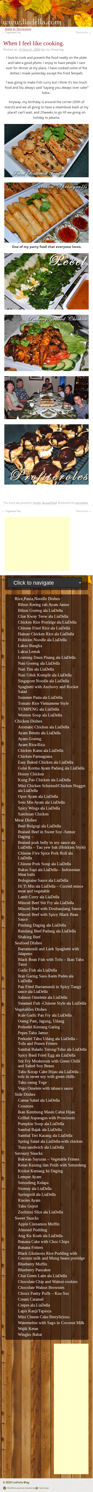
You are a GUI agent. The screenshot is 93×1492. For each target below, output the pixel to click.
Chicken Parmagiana (35, 756)
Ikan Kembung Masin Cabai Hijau (46, 1112)
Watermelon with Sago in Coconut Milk (51, 1322)
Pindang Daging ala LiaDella (42, 925)
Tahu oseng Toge (32, 1082)
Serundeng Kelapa (33, 1182)
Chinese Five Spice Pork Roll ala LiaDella (45, 855)
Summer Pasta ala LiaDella (40, 697)
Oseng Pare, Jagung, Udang (41, 1021)
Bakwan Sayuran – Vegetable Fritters (48, 1159)
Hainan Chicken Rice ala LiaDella (46, 634)
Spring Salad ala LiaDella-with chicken (50, 1141)
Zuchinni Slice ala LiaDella (40, 1212)
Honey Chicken (31, 774)
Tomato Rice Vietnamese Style (43, 703)
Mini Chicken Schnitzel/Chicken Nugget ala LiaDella (51, 788)
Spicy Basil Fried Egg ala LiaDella (46, 1055)
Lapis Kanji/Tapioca (34, 1311)
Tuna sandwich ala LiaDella (41, 1147)
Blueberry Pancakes (34, 1270)
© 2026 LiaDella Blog (16, 1482)
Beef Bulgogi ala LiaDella (39, 826)
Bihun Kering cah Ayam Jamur (43, 604)
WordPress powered (15, 1488)
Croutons (25, 1106)
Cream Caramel (30, 1299)
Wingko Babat (30, 1334)
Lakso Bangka (30, 645)
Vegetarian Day (11, 32)
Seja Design (44, 1488)
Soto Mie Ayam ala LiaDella (41, 802)
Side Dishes (25, 1094)
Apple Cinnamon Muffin (38, 1224)
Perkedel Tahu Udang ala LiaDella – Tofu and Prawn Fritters (48, 1041)
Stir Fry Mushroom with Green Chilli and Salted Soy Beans (49, 1063)
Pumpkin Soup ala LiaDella (41, 1123)
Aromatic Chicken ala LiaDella (43, 727)
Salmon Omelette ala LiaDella (42, 997)
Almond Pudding (32, 1230)
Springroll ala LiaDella (37, 1194)
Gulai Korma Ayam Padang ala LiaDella (51, 768)
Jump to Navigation (18, 29)
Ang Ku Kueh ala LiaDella (40, 1235)
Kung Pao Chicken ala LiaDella (44, 780)
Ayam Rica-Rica (31, 744)
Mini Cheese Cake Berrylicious (43, 1317)
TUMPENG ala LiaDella (38, 709)
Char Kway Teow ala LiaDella (43, 616)
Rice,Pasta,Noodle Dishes (37, 598)
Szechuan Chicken (33, 814)
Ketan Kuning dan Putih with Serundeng (52, 1165)
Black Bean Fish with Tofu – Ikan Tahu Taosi (51, 962)
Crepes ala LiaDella (34, 1305)
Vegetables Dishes (31, 1009)
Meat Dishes (26, 820)
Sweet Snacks (27, 1218)
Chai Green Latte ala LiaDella (42, 1275)
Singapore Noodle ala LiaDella (43, 681)
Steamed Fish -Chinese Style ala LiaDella (52, 1003)
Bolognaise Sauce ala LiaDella (43, 880)
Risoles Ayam (29, 1200)
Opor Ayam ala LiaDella (38, 796)
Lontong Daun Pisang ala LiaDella (46, 657)
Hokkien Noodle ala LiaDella (42, 639)
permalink (81, 503)
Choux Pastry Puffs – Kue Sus (43, 1293)
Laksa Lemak (29, 651)
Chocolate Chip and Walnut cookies (47, 1281)
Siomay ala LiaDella (34, 1188)
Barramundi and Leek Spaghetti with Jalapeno (48, 951)
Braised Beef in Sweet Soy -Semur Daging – (46, 834)
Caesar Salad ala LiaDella (39, 1100)
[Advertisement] (37, 544)
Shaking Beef (29, 937)
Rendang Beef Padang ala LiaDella (47, 931)
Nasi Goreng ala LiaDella (39, 663)
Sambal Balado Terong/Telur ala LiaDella (52, 1049)
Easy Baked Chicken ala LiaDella (45, 762)
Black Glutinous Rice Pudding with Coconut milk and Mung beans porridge (51, 1255)
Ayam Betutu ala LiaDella (39, 733)
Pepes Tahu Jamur (33, 1032)
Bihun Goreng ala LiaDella (40, 610)
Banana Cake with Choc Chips (43, 1241)
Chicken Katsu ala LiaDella (40, 750)
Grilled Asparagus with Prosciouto (46, 1118)
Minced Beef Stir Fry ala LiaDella (46, 902)
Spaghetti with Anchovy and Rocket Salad (48, 689)
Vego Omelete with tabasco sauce (45, 1088)
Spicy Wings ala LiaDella (39, 808)
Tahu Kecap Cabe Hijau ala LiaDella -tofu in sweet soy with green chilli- (49, 1074)
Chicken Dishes (28, 721)
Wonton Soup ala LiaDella (40, 715)
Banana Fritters (30, 1247)
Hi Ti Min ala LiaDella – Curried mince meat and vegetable (50, 888)
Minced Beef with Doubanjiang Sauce (49, 908)
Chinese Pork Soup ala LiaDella (44, 863)
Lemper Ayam (29, 1176)
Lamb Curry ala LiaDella (38, 897)
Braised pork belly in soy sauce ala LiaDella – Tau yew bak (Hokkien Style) (51, 845)
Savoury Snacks (29, 1153)
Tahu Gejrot (28, 1206)
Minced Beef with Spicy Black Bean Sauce (48, 917)
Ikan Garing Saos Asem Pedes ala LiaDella (45, 978)
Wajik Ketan (28, 1328)
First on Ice (83, 32)
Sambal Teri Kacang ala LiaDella (45, 1135)
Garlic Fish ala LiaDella (37, 970)
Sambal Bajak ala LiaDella (40, 1129)
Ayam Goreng (29, 738)
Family (37, 503)
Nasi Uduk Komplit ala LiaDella (45, 675)
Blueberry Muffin (32, 1264)
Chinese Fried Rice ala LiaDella (44, 628)
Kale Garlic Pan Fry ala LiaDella (45, 1015)
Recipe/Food (49, 503)
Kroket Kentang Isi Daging (40, 1171)
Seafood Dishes (28, 942)
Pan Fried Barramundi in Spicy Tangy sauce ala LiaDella (49, 989)
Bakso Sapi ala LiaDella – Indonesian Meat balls (49, 872)
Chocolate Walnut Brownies (41, 1287)
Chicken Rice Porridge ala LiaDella (47, 622)
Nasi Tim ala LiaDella (36, 669)
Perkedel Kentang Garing (39, 1027)
